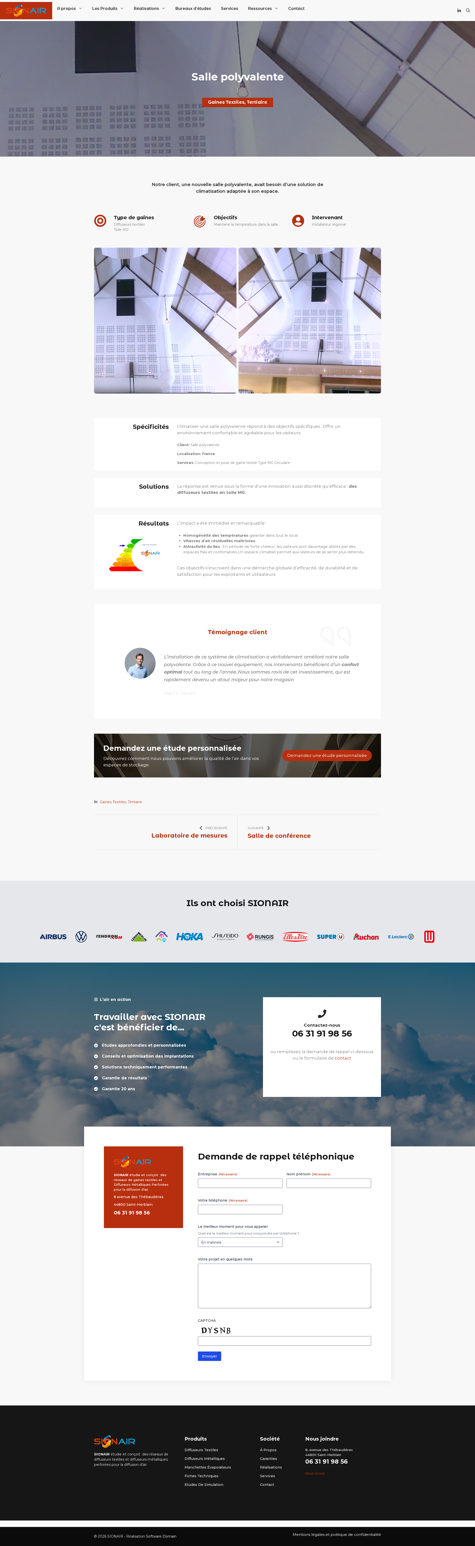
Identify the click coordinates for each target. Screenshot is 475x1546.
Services (229, 8)
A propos (66, 8)
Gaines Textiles (226, 102)
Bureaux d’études (193, 8)
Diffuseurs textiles (201, 1450)
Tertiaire (257, 102)
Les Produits (105, 8)
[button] (468, 10)
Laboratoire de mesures (189, 835)
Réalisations (146, 8)
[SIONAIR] (26, 10)
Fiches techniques (201, 1476)
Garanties (268, 1458)
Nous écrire (315, 1473)
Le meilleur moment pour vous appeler (233, 1226)
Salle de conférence (279, 835)
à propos (268, 1450)
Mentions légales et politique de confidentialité (337, 1534)
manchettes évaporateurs (208, 1467)
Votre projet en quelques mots (225, 1259)
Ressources (260, 8)
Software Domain (161, 1536)
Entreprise (217, 1174)
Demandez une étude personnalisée (327, 755)
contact (343, 1058)
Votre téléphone (222, 1200)
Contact (296, 8)
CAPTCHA (207, 1320)
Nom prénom (308, 1174)
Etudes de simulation (204, 1484)
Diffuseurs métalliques (205, 1458)
